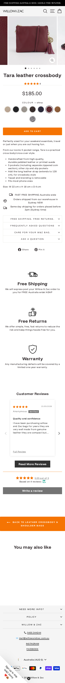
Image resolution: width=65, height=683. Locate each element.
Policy (32, 616)
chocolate (32, 109)
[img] (20, 406)
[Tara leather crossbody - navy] (22, 590)
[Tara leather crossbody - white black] (18, 593)
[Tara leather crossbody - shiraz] (10, 593)
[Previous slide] (6, 433)
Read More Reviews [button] (32, 464)
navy (40, 109)
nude (7, 109)
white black (32, 119)
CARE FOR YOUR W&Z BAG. (32, 232)
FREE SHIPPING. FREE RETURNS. (32, 219)
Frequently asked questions (32, 225)
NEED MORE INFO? (31, 609)
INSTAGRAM (32, 643)
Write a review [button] (32, 490)
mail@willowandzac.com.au (34, 638)
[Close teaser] (29, 678)
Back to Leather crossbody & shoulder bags (35, 524)
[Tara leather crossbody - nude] (6, 590)
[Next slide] (59, 433)
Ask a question (32, 239)
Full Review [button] (19, 451)
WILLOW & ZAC (32, 624)
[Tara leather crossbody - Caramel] (14, 593)
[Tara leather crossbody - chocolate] (18, 590)
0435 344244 (34, 632)
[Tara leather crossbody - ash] (14, 590)
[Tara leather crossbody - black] (10, 590)
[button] (32, 83)
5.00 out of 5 (42, 478)
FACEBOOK (32, 649)
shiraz (49, 109)
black (15, 109)
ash (24, 109)
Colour (32, 102)
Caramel (57, 109)
